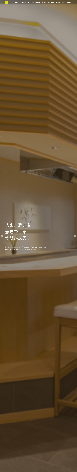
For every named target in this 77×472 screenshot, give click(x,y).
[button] (75, 236)
